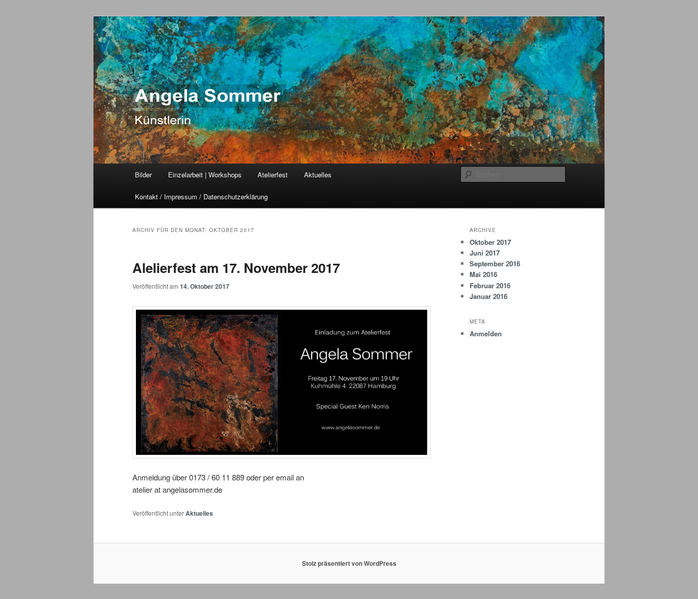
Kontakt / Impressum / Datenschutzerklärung (201, 196)
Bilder (143, 174)
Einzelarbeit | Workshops (205, 174)
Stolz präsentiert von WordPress (349, 563)
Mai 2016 (483, 274)
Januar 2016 (488, 296)
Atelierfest (273, 174)
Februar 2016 (490, 285)
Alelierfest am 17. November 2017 (236, 267)
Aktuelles (318, 174)
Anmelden (486, 333)
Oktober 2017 (490, 242)
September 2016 (495, 263)
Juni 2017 (485, 253)
